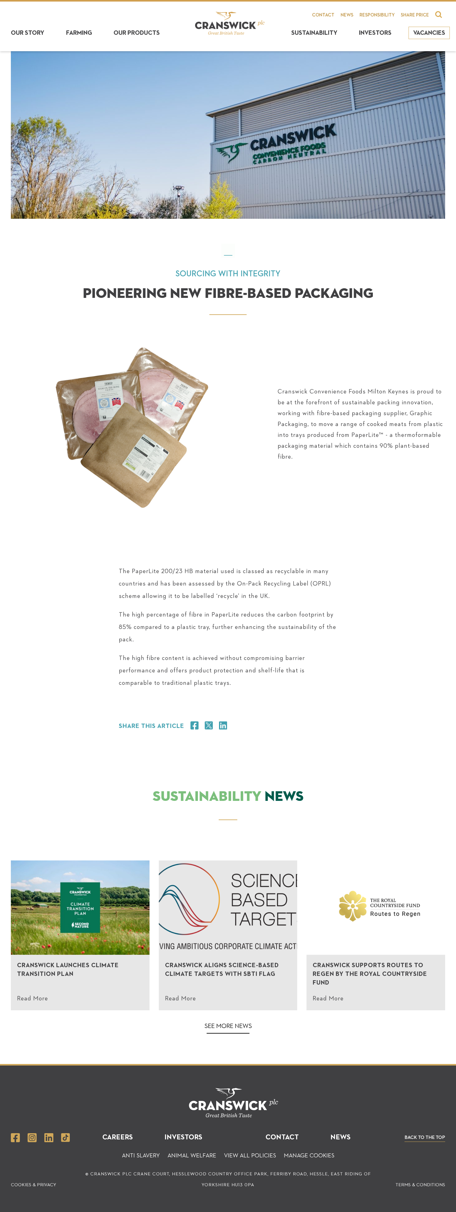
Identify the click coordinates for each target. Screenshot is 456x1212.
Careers (117, 1137)
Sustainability (314, 33)
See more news (228, 1026)
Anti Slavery (141, 1156)
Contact (323, 15)
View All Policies (250, 1156)
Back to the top (425, 1137)
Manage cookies (309, 1156)
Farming (79, 33)
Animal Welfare (192, 1156)
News (347, 15)
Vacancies (429, 33)
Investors (375, 33)
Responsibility (377, 15)
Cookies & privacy (33, 1185)
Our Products (137, 33)
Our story (27, 33)
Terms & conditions (420, 1185)
